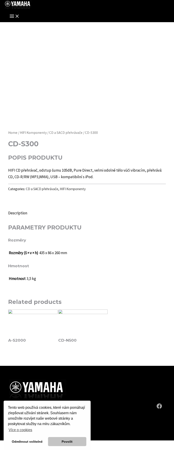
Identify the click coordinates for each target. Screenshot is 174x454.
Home (12, 132)
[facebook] (160, 407)
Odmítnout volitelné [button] (27, 441)
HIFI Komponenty (33, 132)
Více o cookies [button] (20, 430)
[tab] (17, 213)
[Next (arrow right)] (14, 451)
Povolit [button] (67, 441)
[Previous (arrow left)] (4, 451)
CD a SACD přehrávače (65, 132)
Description (17, 212)
